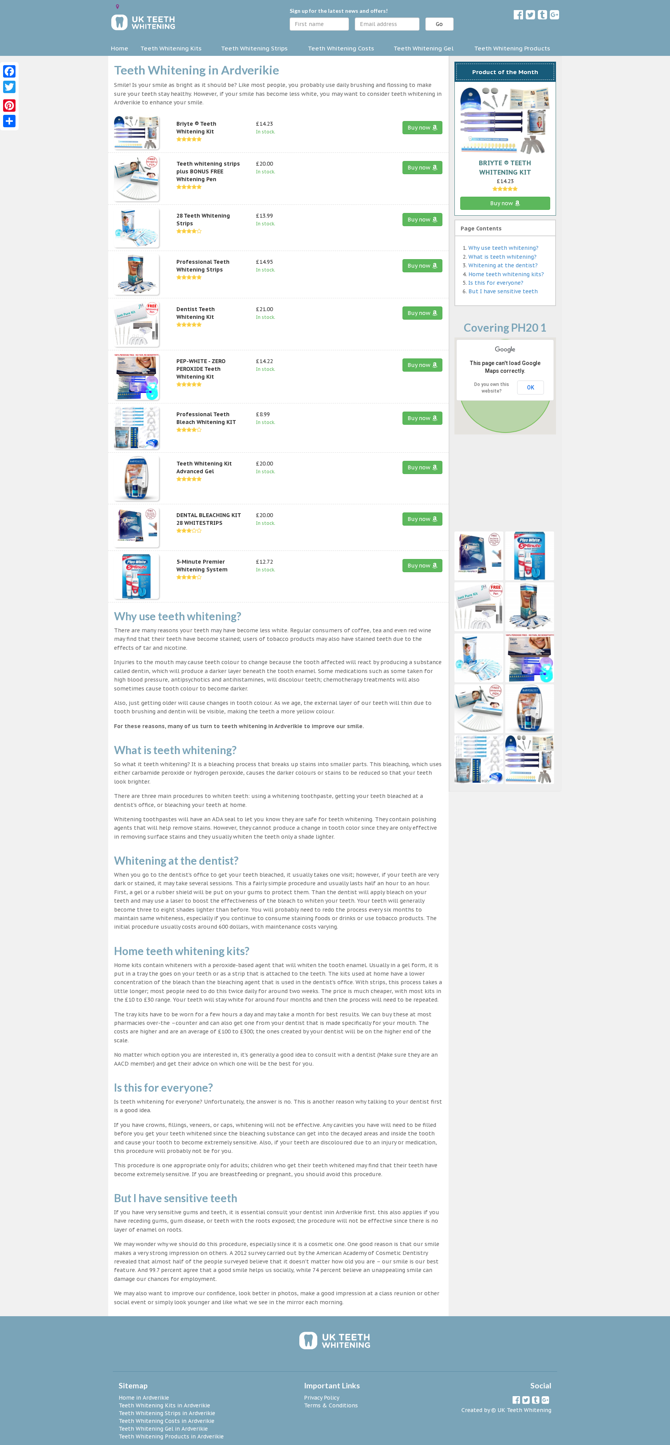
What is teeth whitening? (502, 256)
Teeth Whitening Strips (254, 48)
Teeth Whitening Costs (341, 48)
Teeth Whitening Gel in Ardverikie (163, 1428)
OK (530, 387)
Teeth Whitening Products (512, 48)
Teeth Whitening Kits (171, 48)
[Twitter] (9, 87)
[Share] (9, 121)
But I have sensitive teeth (503, 291)
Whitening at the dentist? (503, 265)
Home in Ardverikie (144, 1397)
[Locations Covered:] (117, 6)
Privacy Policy (321, 1397)
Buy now (420, 127)
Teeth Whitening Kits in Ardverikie (164, 1405)
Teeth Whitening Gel (424, 48)
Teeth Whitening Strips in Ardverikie (167, 1413)
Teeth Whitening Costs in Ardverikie (166, 1420)
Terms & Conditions (331, 1405)
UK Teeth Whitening (524, 1410)
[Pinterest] (9, 105)
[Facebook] (9, 71)
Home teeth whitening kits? (506, 274)
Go (439, 24)
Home (119, 48)
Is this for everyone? (495, 282)
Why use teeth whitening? (503, 247)
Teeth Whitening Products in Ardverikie (171, 1436)
